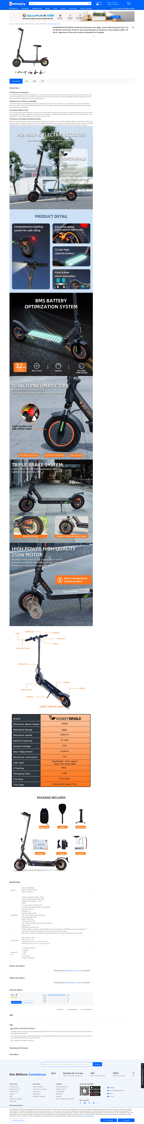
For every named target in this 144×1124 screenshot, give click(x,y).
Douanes (58, 1096)
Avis (26, 81)
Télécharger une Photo (73, 970)
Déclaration (59, 1094)
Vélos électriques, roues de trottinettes (35, 23)
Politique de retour (61, 1089)
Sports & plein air (19, 23)
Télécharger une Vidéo (73, 982)
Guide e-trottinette (86, 8)
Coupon (63, 8)
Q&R (34, 81)
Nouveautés (25, 8)
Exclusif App (73, 8)
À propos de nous (14, 1089)
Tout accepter (108, 1120)
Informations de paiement (40, 1089)
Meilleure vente (37, 8)
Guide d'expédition (38, 1086)
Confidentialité (60, 1091)
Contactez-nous (14, 1091)
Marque (47, 8)
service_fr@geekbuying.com (117, 1090)
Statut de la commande (16, 1099)
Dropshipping (36, 1094)
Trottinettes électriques (54, 24)
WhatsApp (112, 1087)
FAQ (42, 81)
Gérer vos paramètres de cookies (65, 1099)
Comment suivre (14, 1086)
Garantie (12, 1094)
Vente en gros (36, 1091)
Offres (55, 8)
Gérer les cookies (17, 1120)
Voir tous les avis (27, 1002)
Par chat (111, 1096)
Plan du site (13, 1101)
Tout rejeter (126, 1120)
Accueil (11, 24)
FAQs (11, 1096)
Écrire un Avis (16, 1002)
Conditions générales (62, 1086)
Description (16, 81)
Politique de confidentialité (86, 1116)
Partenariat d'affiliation (39, 1096)
